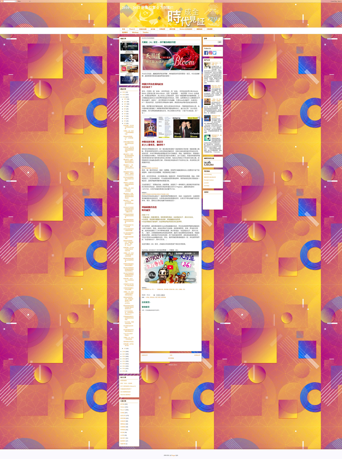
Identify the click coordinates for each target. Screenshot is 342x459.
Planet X (132, 29)
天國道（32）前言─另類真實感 (129, 338)
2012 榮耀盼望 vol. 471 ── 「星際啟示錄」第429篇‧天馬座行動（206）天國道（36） (164, 289)
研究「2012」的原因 (126, 383)
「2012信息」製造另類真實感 (129, 322)
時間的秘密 (123, 380)
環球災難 (172, 29)
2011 (123, 368)
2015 (124, 359)
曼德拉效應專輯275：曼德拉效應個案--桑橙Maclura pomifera (128, 300)
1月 (125, 348)
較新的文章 (145, 355)
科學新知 (122, 429)
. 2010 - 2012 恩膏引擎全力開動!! (146, 7)
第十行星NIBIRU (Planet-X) (128, 386)
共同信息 (152, 297)
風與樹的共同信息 (129, 341)
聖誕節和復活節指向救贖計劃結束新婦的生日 (129, 307)
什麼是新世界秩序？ (126, 389)
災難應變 (209, 29)
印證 (156, 297)
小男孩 (147, 297)
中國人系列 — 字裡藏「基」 (216, 63)
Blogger (173, 455)
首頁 (123, 29)
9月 (125, 106)
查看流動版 (171, 358)
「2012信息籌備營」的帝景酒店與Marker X (129, 312)
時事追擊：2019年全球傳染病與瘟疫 (129, 127)
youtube (206, 182)
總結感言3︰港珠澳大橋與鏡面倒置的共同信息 (129, 155)
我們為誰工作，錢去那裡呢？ (216, 136)
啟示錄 (153, 29)
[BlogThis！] (159, 295)
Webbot (122, 407)
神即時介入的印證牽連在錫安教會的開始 (129, 184)
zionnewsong (208, 174)
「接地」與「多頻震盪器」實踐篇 (216, 100)
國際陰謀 (199, 29)
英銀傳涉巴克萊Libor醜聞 (216, 116)
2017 (124, 354)
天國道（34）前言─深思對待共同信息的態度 (129, 254)
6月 (125, 113)
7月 (125, 111)
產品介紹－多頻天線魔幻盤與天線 (216, 86)
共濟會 (122, 412)
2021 (124, 92)
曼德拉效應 (142, 29)
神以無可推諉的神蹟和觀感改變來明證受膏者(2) (129, 269)
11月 (125, 101)
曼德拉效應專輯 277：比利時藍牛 (128, 138)
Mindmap (135, 32)
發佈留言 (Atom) (173, 364)
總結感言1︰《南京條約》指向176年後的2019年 (129, 167)
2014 (124, 361)
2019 (124, 97)
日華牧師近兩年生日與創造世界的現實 (129, 318)
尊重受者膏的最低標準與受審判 (129, 264)
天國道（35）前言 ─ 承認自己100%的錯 (129, 189)
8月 (125, 109)
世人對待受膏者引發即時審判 (129, 233)
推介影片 (122, 438)
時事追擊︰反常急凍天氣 (129, 344)
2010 (124, 371)
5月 (125, 116)
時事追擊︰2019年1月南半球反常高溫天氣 (129, 249)
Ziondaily (206, 185)
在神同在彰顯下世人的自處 (129, 225)
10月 (125, 104)
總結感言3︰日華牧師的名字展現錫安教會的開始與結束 (129, 196)
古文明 (122, 435)
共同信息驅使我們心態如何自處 (129, 229)
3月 (125, 121)
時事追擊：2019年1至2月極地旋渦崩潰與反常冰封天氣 (129, 149)
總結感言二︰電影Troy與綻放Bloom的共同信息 (129, 203)
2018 (124, 351)
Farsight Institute (209, 180)
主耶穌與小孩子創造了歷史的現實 (129, 284)
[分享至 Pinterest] (164, 295)
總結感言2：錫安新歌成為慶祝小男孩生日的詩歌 (129, 161)
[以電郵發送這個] (157, 295)
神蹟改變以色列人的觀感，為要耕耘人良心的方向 (129, 173)
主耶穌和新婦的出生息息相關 (129, 288)
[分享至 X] (160, 295)
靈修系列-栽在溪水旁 (210, 177)
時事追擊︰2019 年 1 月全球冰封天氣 (129, 280)
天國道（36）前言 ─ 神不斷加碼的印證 (129, 132)
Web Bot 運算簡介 (125, 394)
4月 (125, 118)
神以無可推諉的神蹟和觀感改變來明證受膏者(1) (129, 274)
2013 (124, 363)
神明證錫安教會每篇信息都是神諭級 (129, 221)
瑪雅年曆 (122, 444)
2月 (125, 123)
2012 (124, 366)
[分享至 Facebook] (162, 295)
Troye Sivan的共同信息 (128, 334)
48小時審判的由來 (125, 392)
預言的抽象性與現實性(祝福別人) (129, 330)
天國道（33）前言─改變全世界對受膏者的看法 (129, 293)
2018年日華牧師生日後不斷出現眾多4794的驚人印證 (155, 194)
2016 (124, 356)
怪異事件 (125, 32)
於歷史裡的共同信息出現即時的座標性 (129, 143)
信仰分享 (122, 415)
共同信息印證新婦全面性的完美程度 (129, 216)
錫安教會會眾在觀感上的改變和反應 (129, 260)
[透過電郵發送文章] (154, 295)
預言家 (122, 432)
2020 (124, 94)
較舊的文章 (197, 355)
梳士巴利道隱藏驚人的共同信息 (150, 168)
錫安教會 (163, 297)
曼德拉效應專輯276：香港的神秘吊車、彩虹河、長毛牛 (128, 243)
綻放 (159, 297)
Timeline (145, 32)
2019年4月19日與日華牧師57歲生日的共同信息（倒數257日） (129, 209)
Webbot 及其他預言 (186, 29)
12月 (125, 99)
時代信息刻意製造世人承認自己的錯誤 (129, 179)
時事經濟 (162, 29)
